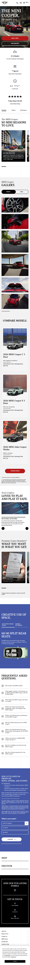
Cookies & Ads (5, 944)
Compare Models (15, 471)
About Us (4, 931)
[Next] (26, 528)
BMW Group (5, 939)
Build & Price (15, 38)
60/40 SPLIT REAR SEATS (7, 624)
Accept (15, 961)
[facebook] (15, 890)
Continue (10, 839)
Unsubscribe (5, 941)
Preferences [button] (13, 957)
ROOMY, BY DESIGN (18, 624)
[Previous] (3, 528)
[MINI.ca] (4, 2)
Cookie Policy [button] (7, 955)
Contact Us (4, 936)
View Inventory (15, 43)
